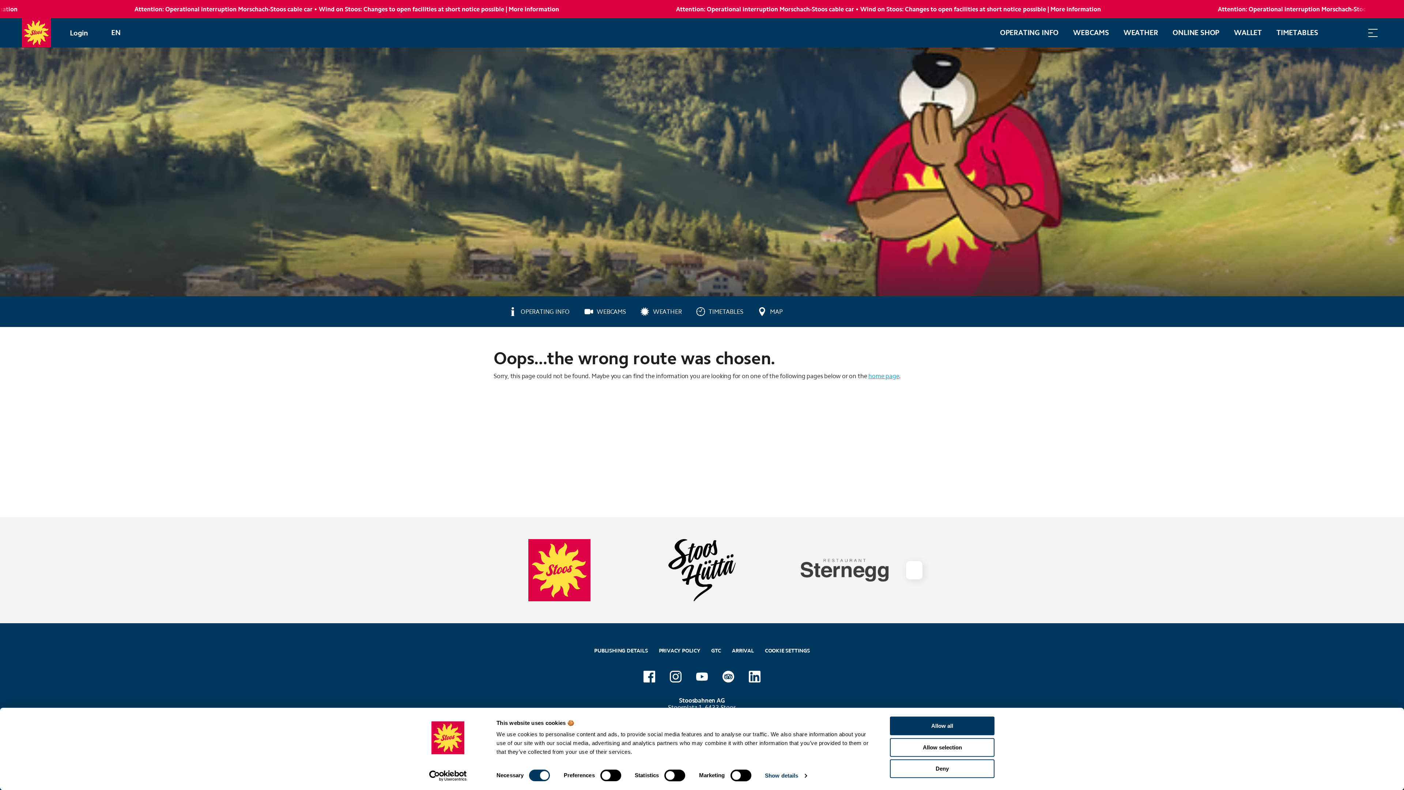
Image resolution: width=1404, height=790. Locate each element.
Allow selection (942, 747)
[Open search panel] (1355, 32)
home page (883, 376)
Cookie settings (787, 650)
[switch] (610, 775)
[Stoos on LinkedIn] (754, 676)
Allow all (942, 726)
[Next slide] (914, 570)
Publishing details (621, 650)
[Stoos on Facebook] (649, 676)
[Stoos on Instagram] (676, 676)
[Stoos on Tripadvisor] (728, 676)
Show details (781, 775)
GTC (716, 650)
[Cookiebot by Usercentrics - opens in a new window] (448, 775)
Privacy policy (679, 650)
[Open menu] (1373, 32)
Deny (942, 768)
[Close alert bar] (1374, 9)
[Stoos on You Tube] (702, 676)
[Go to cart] (1336, 32)
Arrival (743, 650)
